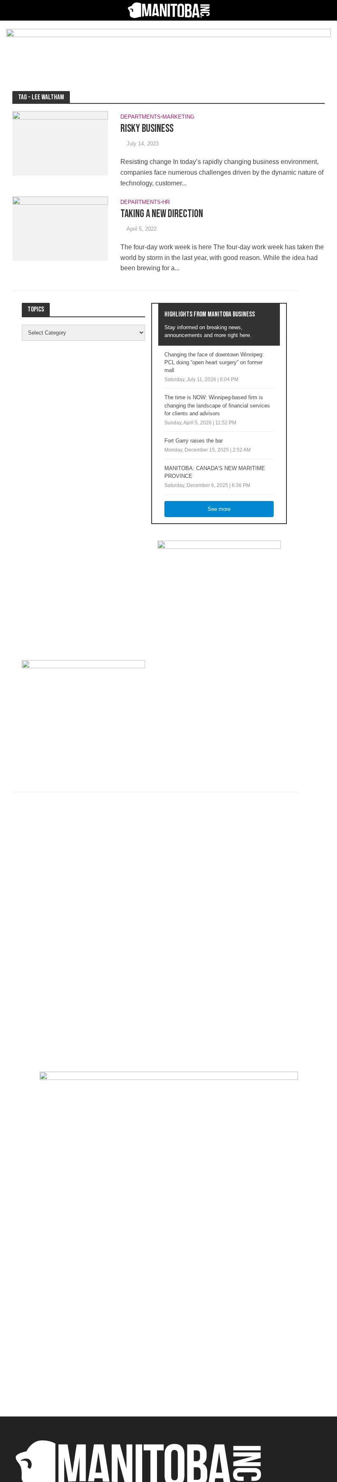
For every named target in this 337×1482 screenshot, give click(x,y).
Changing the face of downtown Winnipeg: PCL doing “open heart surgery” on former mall (214, 362)
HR (166, 202)
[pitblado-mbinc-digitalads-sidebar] (83, 711)
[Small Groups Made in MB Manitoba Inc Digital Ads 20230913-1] (168, 49)
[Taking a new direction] (60, 228)
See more (219, 509)
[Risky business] (60, 142)
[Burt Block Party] (168, 1237)
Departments (140, 117)
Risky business (146, 128)
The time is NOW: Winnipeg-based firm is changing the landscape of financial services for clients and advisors (217, 405)
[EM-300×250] (219, 591)
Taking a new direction (161, 214)
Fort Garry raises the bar (193, 441)
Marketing (178, 117)
